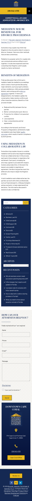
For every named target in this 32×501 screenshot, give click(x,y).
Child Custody (10, 220)
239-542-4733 (13, 11)
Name (4, 330)
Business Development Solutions (15, 493)
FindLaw (16, 495)
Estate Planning (11, 234)
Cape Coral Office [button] (16, 457)
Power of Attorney (12, 244)
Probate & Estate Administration (16, 247)
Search (26, 203)
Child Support (10, 224)
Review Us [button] (16, 476)
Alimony (8, 214)
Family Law (9, 237)
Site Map (15, 491)
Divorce (22, 42)
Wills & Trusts (10, 256)
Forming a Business (12, 240)
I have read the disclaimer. (13, 390)
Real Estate (9, 252)
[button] (29, 11)
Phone (4, 340)
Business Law (10, 217)
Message (5, 361)
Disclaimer (6, 385)
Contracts (9, 227)
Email (4, 351)
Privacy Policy (23, 491)
